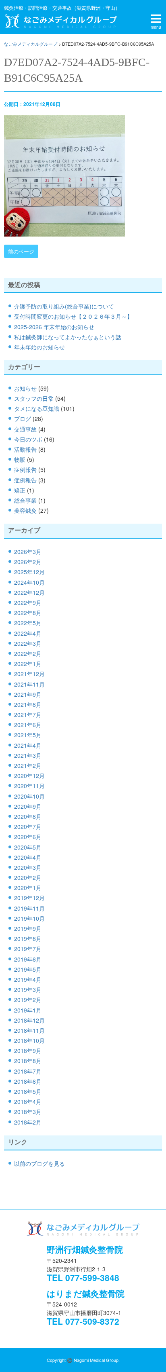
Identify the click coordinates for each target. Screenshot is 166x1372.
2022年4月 (28, 633)
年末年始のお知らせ (39, 347)
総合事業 (25, 500)
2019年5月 (28, 969)
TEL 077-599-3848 (83, 1277)
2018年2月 (28, 1122)
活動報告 (25, 449)
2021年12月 (29, 674)
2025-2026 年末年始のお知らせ (54, 327)
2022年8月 (28, 613)
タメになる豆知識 (36, 408)
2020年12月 (29, 776)
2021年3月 (28, 755)
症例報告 (25, 469)
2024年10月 (29, 582)
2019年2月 (28, 1000)
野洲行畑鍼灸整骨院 (85, 1249)
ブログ (22, 418)
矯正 (19, 490)
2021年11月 (29, 684)
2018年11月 (29, 1030)
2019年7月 (28, 949)
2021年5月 (28, 735)
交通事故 (25, 429)
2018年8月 (28, 1061)
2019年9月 (28, 928)
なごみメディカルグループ (60, 21)
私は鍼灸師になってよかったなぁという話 (67, 337)
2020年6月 (28, 837)
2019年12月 (29, 898)
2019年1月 (28, 1010)
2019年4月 (28, 979)
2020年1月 (28, 888)
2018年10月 (29, 1040)
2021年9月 (28, 694)
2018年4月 (28, 1101)
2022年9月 (28, 602)
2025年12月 (29, 572)
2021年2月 (28, 765)
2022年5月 (28, 623)
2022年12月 (29, 592)
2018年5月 (28, 1091)
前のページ (21, 251)
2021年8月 (28, 704)
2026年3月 (28, 552)
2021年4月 (28, 745)
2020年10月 (29, 796)
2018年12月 (29, 1020)
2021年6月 (28, 725)
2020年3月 (28, 867)
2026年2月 (28, 562)
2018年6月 (28, 1081)
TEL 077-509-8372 (83, 1321)
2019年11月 (29, 908)
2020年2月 (28, 877)
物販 (19, 459)
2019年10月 (29, 918)
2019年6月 (28, 959)
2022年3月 (28, 643)
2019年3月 (28, 989)
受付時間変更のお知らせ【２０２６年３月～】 (73, 316)
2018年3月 (28, 1112)
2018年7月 (28, 1071)
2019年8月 (28, 938)
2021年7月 (28, 714)
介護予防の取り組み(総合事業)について (64, 306)
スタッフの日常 (34, 398)
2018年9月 (28, 1050)
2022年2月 (28, 653)
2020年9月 (28, 806)
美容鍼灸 (25, 510)
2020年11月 (29, 786)
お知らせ (25, 388)
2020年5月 (28, 847)
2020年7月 (28, 826)
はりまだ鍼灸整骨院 (85, 1293)
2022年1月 (28, 664)
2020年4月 (28, 857)
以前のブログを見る (39, 1163)
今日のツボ (28, 439)
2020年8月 (28, 816)
